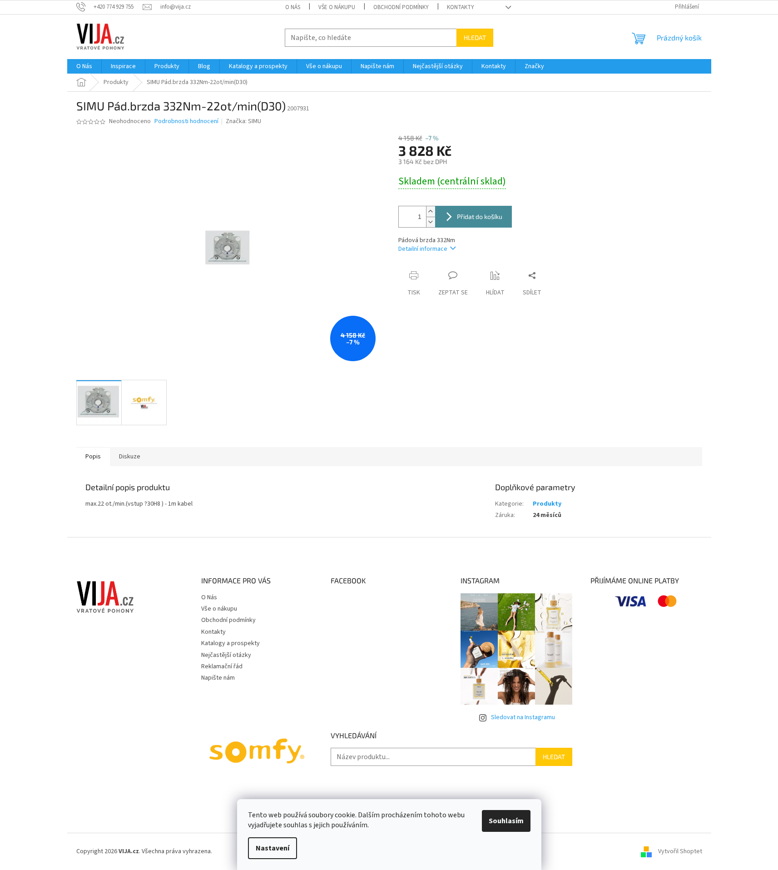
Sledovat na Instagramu (523, 717)
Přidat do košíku (479, 216)
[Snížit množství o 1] (430, 222)
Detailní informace (422, 249)
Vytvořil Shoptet (680, 851)
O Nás (292, 7)
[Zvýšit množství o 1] (430, 211)
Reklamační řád (222, 666)
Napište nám (218, 677)
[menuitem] (84, 66)
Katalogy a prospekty (230, 643)
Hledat (475, 37)
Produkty (547, 503)
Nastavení (272, 848)
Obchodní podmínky (401, 7)
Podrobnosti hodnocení (186, 121)
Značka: (243, 121)
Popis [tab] (93, 456)
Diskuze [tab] (129, 456)
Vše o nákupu (336, 7)
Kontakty (460, 7)
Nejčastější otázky (226, 655)
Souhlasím (506, 821)
